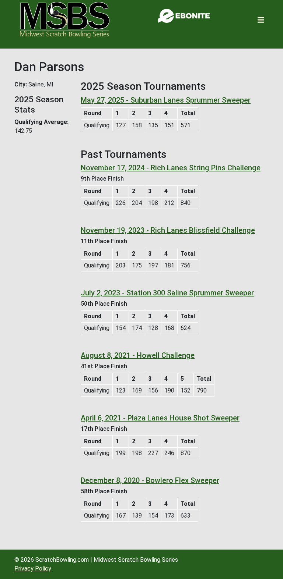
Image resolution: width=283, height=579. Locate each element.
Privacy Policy (32, 568)
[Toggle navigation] (261, 20)
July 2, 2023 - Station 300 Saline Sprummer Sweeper (167, 292)
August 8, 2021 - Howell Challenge (138, 355)
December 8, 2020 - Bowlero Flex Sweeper (150, 480)
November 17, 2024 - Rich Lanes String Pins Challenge (171, 167)
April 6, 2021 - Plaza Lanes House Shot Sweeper (160, 417)
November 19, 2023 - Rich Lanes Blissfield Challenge (168, 230)
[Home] (64, 20)
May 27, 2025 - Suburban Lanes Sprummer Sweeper (166, 100)
